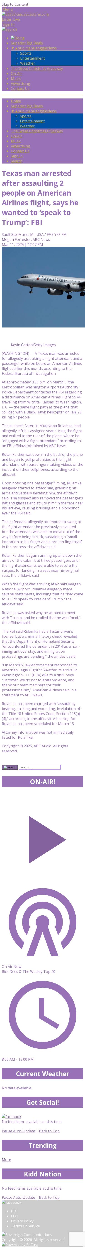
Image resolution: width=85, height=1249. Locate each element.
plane (65, 407)
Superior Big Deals (27, 42)
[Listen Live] (42, 837)
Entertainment (32, 58)
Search (16, 161)
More (6, 1159)
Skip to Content (15, 4)
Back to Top (49, 1130)
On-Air (16, 73)
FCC (14, 1211)
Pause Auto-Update (18, 1130)
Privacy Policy (22, 1221)
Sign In (17, 156)
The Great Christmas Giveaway (37, 68)
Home (16, 100)
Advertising (20, 83)
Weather (27, 63)
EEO (14, 1216)
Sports (26, 53)
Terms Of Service (25, 1226)
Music (16, 78)
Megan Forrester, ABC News (26, 239)
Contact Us (20, 88)
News (52, 47)
